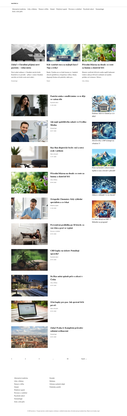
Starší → (84, 359)
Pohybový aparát (61, 9)
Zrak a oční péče (17, 11)
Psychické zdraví (88, 9)
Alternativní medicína (19, 9)
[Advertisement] (63, 26)
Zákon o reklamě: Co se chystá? (103, 195)
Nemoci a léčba (43, 9)
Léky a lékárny (32, 9)
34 (67, 359)
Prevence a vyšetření (75, 9)
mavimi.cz (14, 3)
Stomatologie (100, 9)
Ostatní (52, 9)
